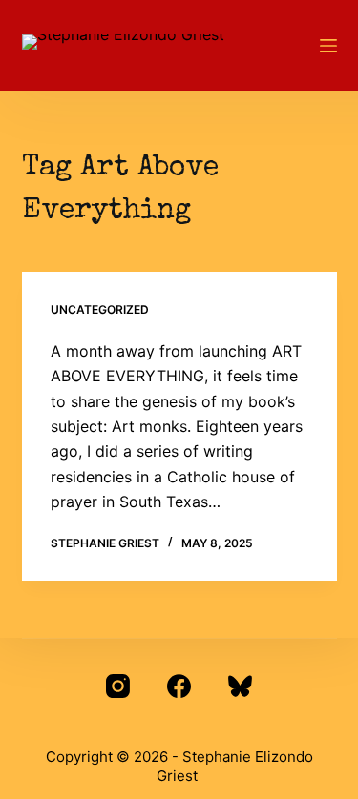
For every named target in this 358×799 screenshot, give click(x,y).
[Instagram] (118, 686)
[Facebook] (179, 686)
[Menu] (328, 45)
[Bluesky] (240, 686)
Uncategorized (100, 309)
